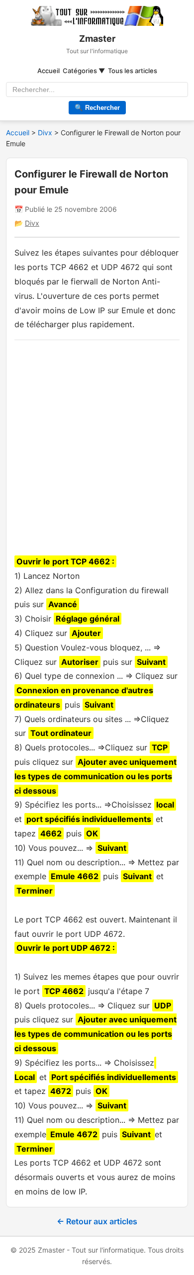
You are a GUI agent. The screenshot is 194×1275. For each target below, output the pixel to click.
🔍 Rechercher (97, 107)
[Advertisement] (97, 445)
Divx (46, 132)
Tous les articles (132, 71)
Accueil (48, 71)
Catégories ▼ (84, 71)
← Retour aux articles (97, 1221)
